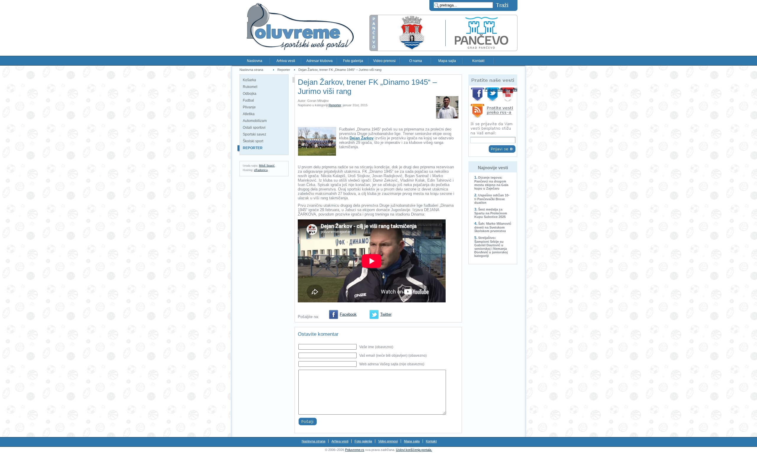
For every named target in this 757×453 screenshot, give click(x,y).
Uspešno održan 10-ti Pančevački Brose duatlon (491, 198)
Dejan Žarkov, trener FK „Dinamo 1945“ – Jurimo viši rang (339, 69)
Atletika (249, 114)
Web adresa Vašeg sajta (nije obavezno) (391, 364)
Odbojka (249, 94)
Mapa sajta (447, 61)
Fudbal (248, 100)
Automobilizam (255, 121)
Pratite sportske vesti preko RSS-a (492, 112)
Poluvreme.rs (354, 450)
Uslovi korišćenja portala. (414, 450)
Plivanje (249, 107)
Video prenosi (384, 61)
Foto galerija (353, 61)
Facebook (348, 314)
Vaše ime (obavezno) (376, 347)
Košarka (249, 80)
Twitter (386, 314)
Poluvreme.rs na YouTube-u (508, 94)
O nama (415, 61)
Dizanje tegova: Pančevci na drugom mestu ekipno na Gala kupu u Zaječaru (491, 183)
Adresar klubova (319, 61)
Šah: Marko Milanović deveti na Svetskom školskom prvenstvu (492, 227)
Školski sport (253, 141)
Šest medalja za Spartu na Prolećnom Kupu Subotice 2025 (490, 213)
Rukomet (250, 87)
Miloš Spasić (267, 165)
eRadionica (261, 170)
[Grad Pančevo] (443, 50)
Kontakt (478, 61)
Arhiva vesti (285, 61)
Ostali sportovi (254, 128)
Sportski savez (254, 134)
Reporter (283, 69)
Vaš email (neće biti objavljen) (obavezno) (393, 355)
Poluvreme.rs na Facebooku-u (478, 94)
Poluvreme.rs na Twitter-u (493, 94)
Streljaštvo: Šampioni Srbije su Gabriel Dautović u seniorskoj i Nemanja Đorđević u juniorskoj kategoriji (491, 247)
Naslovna (254, 61)
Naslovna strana (251, 69)
